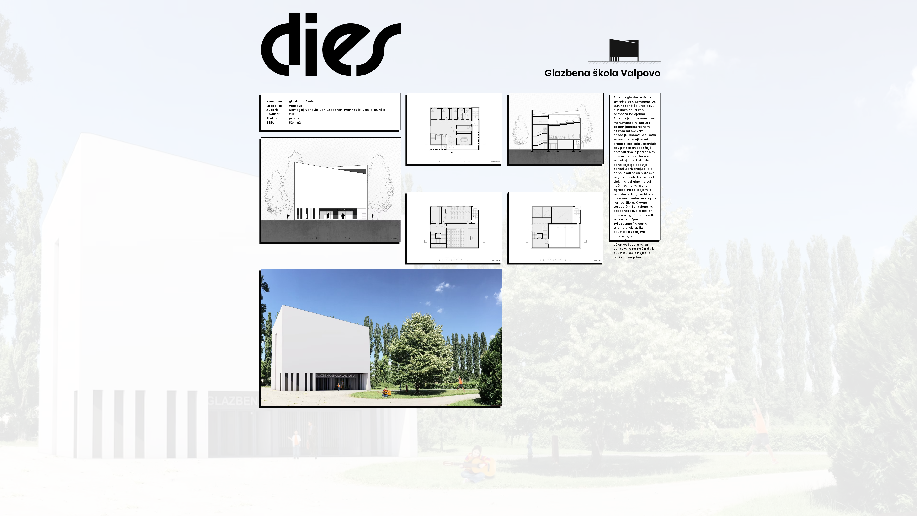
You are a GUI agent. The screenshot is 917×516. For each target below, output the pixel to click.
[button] (331, 189)
